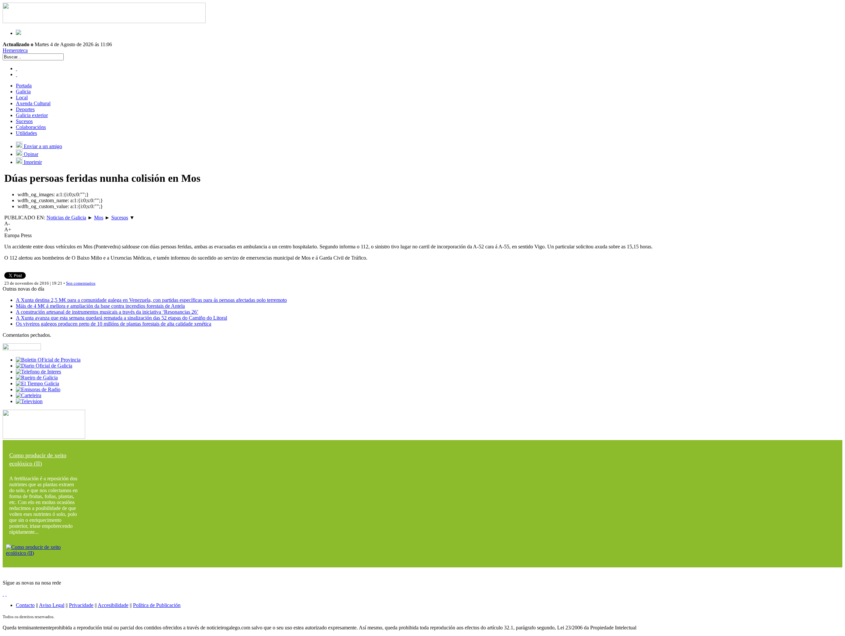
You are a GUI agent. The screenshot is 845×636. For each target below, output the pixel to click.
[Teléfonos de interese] (38, 371)
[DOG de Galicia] (44, 365)
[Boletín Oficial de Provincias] (48, 360)
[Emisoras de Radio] (38, 389)
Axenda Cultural (33, 103)
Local (22, 97)
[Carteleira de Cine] (28, 395)
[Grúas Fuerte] (104, 21)
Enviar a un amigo (42, 146)
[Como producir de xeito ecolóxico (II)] (44, 553)
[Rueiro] (37, 377)
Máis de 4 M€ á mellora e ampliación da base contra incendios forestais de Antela (100, 306)
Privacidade (81, 605)
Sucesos (24, 121)
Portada (24, 85)
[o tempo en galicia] (37, 383)
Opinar (30, 154)
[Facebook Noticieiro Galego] (16, 68)
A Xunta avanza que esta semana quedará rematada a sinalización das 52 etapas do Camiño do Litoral (121, 318)
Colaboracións (31, 127)
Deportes (25, 109)
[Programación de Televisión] (29, 401)
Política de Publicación (157, 605)
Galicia (23, 91)
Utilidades (26, 133)
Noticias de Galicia (66, 217)
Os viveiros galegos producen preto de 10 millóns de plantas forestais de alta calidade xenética (113, 324)
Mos (98, 217)
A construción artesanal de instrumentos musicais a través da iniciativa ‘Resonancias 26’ (107, 312)
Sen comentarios (80, 283)
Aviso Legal (51, 605)
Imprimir (32, 162)
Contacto (25, 605)
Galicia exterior (32, 115)
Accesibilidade (113, 605)
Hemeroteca (15, 50)
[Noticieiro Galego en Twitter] (16, 74)
